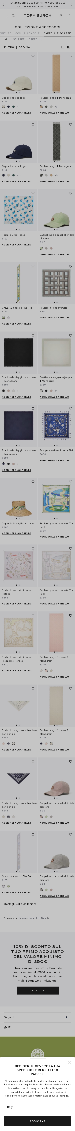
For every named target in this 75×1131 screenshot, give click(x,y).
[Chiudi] (69, 1062)
